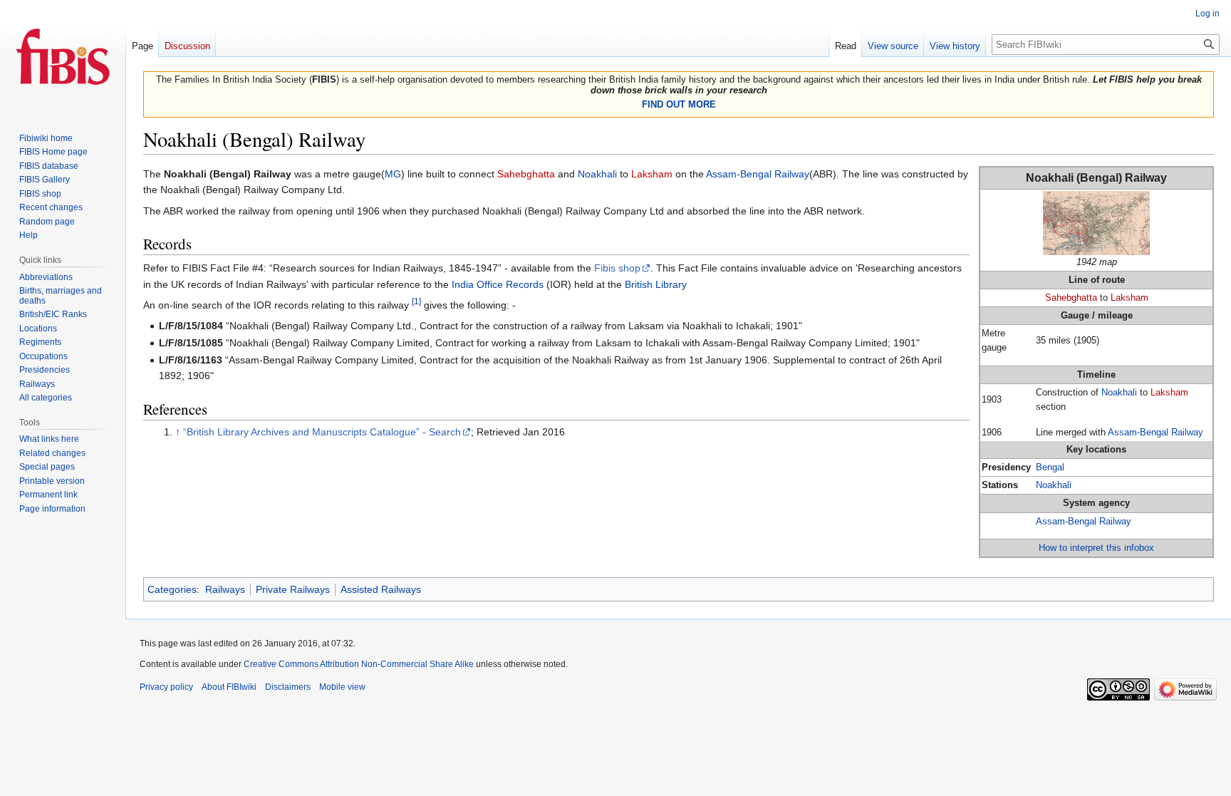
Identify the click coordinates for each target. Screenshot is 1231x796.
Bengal (1050, 467)
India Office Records (498, 284)
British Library (656, 284)
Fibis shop (617, 268)
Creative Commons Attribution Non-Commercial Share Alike (359, 664)
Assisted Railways (381, 589)
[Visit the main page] (63, 57)
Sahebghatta (1071, 298)
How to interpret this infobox (1096, 548)
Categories (172, 589)
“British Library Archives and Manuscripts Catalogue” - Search (322, 432)
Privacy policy (166, 687)
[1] (416, 301)
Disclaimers (288, 687)
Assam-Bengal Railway (1155, 433)
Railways (225, 589)
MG (393, 174)
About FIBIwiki (229, 687)
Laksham (1129, 298)
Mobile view (342, 687)
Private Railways (293, 589)
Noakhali (1119, 393)
